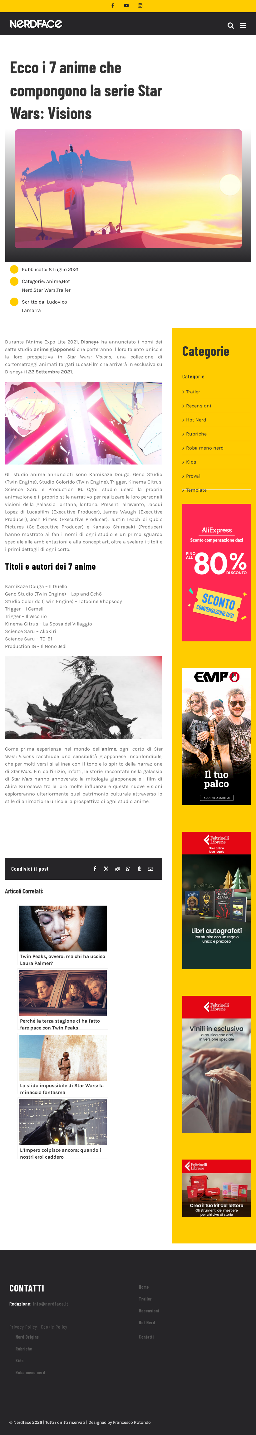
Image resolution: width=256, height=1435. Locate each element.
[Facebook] (95, 869)
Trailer (64, 290)
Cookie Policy (54, 1327)
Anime (53, 281)
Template (196, 490)
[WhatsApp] (128, 869)
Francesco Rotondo (132, 1422)
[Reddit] (117, 869)
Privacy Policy (23, 1327)
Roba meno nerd (205, 448)
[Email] (150, 869)
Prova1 (193, 476)
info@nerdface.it (50, 1303)
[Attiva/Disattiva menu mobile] (243, 25)
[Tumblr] (139, 869)
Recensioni (198, 406)
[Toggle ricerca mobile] (231, 25)
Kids (191, 462)
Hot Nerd (196, 420)
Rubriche (196, 434)
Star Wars (44, 290)
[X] (106, 869)
